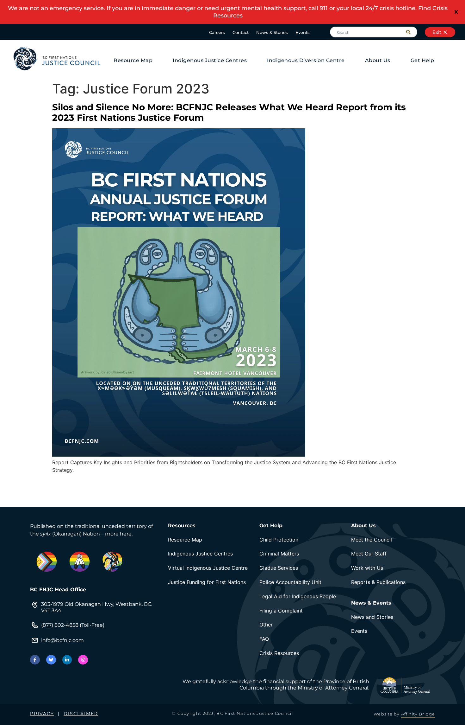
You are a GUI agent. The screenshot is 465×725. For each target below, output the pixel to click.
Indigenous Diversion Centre (306, 60)
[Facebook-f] (35, 660)
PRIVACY (42, 713)
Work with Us (367, 568)
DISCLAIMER (81, 713)
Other (266, 624)
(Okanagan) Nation (70, 534)
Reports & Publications (378, 582)
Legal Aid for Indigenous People (297, 596)
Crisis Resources (279, 653)
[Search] (411, 32)
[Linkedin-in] (67, 660)
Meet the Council (371, 539)
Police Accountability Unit (290, 582)
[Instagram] (83, 660)
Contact (240, 32)
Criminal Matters (279, 553)
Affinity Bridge (418, 713)
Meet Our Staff (369, 553)
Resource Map (133, 60)
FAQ (264, 639)
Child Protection (278, 539)
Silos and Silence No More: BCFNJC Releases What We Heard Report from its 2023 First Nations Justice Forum (229, 112)
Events (302, 32)
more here (118, 534)
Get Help (422, 60)
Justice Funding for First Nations (207, 582)
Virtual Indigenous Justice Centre (208, 568)
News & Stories (272, 32)
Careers (217, 32)
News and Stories (372, 617)
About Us (377, 60)
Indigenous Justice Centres (210, 60)
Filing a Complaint (281, 610)
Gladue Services (278, 568)
